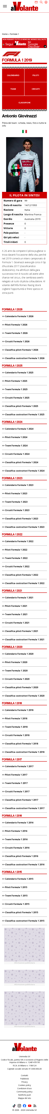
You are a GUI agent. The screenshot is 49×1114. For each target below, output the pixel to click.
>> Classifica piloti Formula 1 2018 (20, 743)
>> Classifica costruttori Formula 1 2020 (23, 695)
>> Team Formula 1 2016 (14, 839)
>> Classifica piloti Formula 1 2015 (20, 912)
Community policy (24, 1091)
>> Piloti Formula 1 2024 (14, 437)
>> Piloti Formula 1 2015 (14, 887)
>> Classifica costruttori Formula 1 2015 (23, 920)
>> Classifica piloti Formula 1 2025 (20, 406)
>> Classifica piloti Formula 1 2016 (20, 856)
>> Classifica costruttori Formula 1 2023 (23, 527)
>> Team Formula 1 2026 (14, 333)
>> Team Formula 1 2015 (14, 895)
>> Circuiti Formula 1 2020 (15, 679)
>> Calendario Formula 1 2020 (17, 653)
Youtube (29, 1105)
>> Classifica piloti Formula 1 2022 (20, 574)
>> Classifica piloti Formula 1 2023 (20, 518)
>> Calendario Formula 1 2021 (17, 597)
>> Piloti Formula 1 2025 (14, 381)
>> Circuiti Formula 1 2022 (15, 566)
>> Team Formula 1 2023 (14, 501)
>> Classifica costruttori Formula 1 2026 (23, 358)
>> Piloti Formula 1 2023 (14, 493)
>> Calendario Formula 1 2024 (17, 428)
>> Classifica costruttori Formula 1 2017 (23, 808)
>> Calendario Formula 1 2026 (17, 316)
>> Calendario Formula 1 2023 (17, 485)
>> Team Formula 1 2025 (14, 389)
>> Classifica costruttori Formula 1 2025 (23, 414)
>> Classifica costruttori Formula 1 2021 (23, 639)
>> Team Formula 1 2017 (14, 783)
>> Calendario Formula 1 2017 (17, 766)
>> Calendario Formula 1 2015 (17, 878)
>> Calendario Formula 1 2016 (17, 822)
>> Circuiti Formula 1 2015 (15, 904)
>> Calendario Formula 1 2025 (17, 372)
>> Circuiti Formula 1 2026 (15, 341)
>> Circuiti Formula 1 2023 (15, 510)
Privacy (24, 1082)
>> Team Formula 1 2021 (14, 614)
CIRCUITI (36, 89)
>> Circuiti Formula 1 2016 (15, 847)
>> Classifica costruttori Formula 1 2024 (23, 470)
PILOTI (36, 75)
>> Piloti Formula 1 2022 (14, 549)
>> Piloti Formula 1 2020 (14, 662)
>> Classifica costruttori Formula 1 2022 (23, 583)
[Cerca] (41, 2)
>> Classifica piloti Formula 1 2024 (20, 462)
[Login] (46, 2)
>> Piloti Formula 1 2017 (14, 774)
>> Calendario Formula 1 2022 (17, 541)
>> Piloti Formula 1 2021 (14, 606)
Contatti (24, 1075)
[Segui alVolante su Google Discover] (24, 43)
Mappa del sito (24, 1098)
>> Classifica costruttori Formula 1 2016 (23, 864)
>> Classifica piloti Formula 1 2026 (20, 349)
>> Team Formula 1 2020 (14, 670)
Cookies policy (24, 1085)
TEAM (13, 89)
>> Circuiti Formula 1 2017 (15, 791)
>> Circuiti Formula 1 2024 (15, 454)
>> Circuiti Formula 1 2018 (15, 735)
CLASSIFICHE (24, 102)
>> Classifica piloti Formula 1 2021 (20, 631)
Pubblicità (24, 1078)
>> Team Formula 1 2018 (14, 726)
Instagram (19, 1105)
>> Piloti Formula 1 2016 (14, 831)
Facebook (24, 1105)
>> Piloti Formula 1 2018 (14, 718)
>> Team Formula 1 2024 (14, 445)
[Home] (24, 6)
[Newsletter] (36, 2)
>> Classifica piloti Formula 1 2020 (20, 687)
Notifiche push (24, 1095)
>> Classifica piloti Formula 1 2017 (20, 800)
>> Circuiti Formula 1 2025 (15, 397)
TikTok (14, 1105)
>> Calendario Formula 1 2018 (17, 710)
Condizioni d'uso (24, 1088)
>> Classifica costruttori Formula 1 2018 (23, 752)
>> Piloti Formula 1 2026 (14, 324)
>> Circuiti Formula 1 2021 (15, 622)
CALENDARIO (13, 75)
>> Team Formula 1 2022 (14, 558)
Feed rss (34, 1105)
